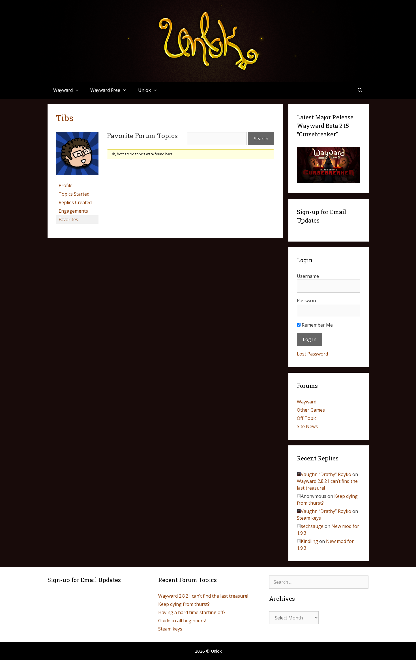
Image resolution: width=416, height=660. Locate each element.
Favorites (68, 219)
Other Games (311, 410)
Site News (307, 426)
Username (308, 276)
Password (307, 300)
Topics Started (74, 194)
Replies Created (75, 202)
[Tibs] (77, 178)
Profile (65, 185)
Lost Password (312, 354)
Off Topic (306, 418)
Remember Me (317, 325)
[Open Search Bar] (360, 90)
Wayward (306, 402)
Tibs (64, 117)
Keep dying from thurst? (184, 604)
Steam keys (309, 518)
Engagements (73, 211)
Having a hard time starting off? (192, 612)
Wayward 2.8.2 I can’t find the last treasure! (203, 596)
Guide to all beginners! (182, 620)
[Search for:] (319, 582)
